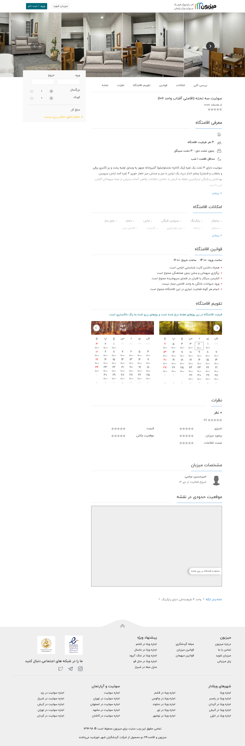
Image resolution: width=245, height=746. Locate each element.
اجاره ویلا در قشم (164, 693)
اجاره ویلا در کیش (220, 710)
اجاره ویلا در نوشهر (164, 716)
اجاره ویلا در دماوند (164, 704)
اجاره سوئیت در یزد (52, 693)
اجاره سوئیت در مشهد (106, 710)
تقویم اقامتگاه (141, 85)
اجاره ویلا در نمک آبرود (143, 656)
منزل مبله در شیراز (146, 667)
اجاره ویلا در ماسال (145, 650)
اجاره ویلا (225, 693)
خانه (219, 600)
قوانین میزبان (185, 650)
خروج (51, 75)
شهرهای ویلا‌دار (219, 686)
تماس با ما (224, 650)
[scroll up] (122, 626)
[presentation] (34, 46)
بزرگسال (75, 90)
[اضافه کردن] (51, 91)
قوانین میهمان (185, 656)
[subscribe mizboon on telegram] (70, 668)
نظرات (120, 85)
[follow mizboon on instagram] (80, 668)
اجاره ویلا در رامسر (220, 699)
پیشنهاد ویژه (147, 638)
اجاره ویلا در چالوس (163, 699)
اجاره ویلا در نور (166, 710)
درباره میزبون (223, 644)
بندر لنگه (211, 600)
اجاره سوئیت (112, 693)
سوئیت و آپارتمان (106, 686)
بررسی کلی (200, 85)
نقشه (105, 85)
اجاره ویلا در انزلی (220, 716)
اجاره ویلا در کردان (220, 704)
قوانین (163, 85)
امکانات (180, 85)
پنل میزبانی (224, 661)
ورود (77, 75)
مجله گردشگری (185, 644)
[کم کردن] (32, 91)
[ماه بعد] (96, 328)
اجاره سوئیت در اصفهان (105, 704)
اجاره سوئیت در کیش (50, 704)
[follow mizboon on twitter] (60, 668)
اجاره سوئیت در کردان (50, 716)
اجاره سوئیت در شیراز (50, 699)
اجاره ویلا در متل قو (145, 661)
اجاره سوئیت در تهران (106, 699)
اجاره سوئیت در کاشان (106, 716)
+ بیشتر (217, 193)
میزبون (225, 638)
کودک (76, 97)
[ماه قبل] (216, 328)
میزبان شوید (60, 6)
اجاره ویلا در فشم (146, 644)
